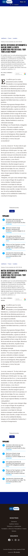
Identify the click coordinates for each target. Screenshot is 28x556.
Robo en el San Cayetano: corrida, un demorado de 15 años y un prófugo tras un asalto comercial (15, 246)
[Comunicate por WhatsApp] (18, 539)
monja (12, 211)
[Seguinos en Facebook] (9, 539)
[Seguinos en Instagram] (15, 539)
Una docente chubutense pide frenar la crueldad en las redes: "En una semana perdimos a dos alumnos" (16, 255)
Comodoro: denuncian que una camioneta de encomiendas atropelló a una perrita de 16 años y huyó (15, 222)
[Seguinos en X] (12, 539)
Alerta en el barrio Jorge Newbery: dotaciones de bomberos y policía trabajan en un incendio (15, 230)
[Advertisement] (14, 22)
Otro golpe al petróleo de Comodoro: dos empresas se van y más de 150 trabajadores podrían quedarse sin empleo (15, 238)
